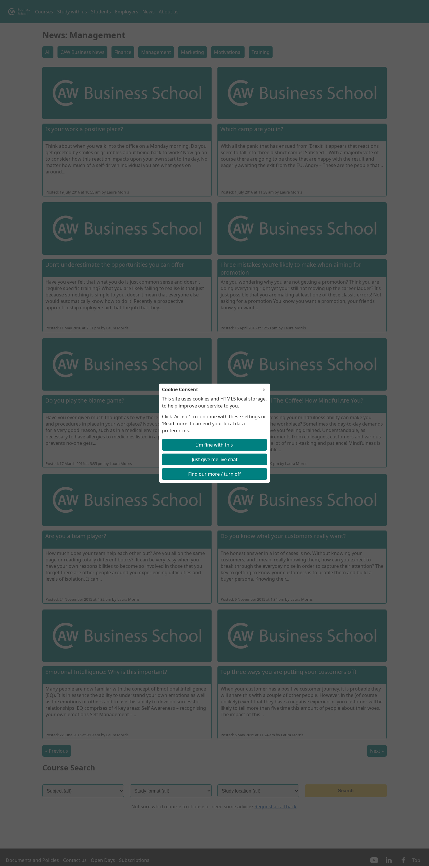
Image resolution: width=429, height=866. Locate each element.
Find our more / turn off (214, 474)
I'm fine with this (214, 445)
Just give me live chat (215, 459)
